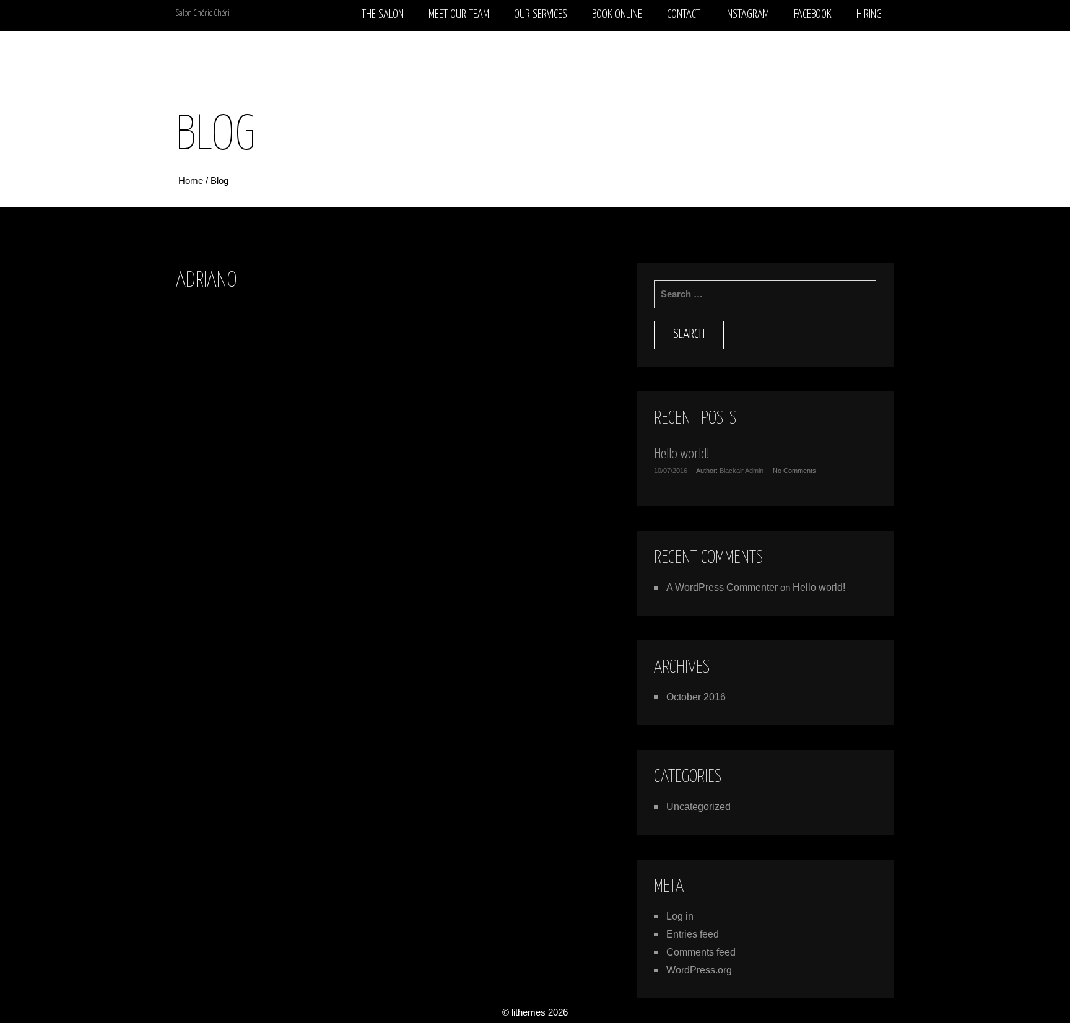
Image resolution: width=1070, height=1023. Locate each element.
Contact (683, 14)
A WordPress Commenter (722, 587)
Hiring (869, 14)
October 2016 (696, 697)
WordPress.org (699, 970)
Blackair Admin (741, 470)
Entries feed (692, 934)
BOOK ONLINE (617, 14)
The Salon (383, 14)
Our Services (540, 14)
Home (192, 180)
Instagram (747, 14)
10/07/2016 (670, 470)
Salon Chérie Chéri (203, 13)
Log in (680, 916)
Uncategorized (698, 806)
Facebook (813, 14)
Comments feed (701, 952)
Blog (219, 180)
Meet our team (458, 14)
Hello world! (681, 454)
